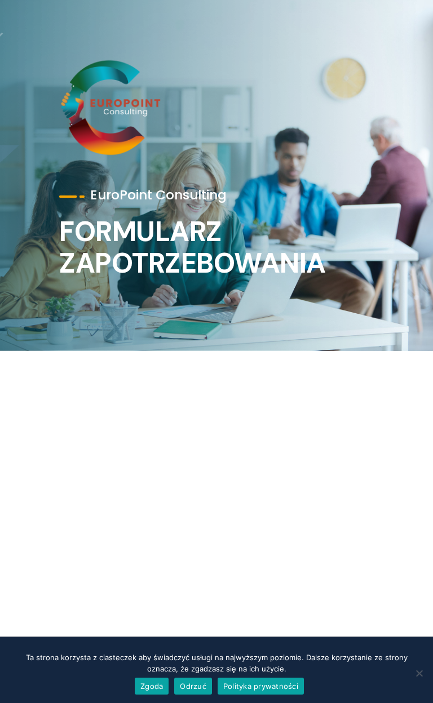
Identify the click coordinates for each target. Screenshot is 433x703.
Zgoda (151, 686)
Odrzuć (193, 686)
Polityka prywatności (260, 686)
